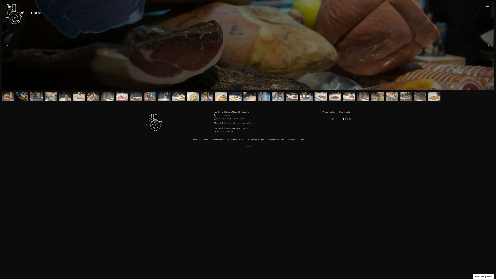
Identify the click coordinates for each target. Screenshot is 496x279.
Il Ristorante (217, 140)
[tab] (8, 96)
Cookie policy (345, 112)
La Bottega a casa (255, 140)
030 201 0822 (223, 115)
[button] (487, 6)
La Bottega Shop (235, 140)
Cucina (205, 140)
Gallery (291, 140)
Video (301, 140)
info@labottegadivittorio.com (231, 119)
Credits (248, 146)
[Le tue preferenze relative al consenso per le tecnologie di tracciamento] (483, 276)
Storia (194, 140)
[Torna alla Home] (14, 13)
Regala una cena (276, 140)
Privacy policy (328, 112)
